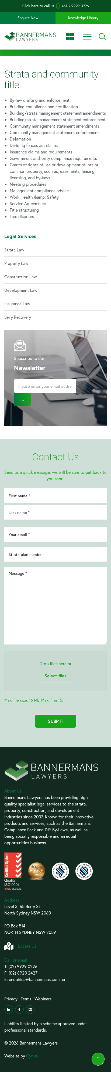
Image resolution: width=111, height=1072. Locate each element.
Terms (26, 998)
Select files (55, 675)
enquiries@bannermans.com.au (37, 979)
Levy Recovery (17, 317)
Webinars (42, 998)
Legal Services (20, 236)
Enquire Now (28, 17)
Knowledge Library (83, 17)
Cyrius (32, 1056)
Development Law (20, 290)
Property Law (16, 263)
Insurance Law (17, 303)
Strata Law (14, 250)
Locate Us (27, 946)
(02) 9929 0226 (22, 966)
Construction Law (20, 276)
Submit (55, 721)
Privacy (11, 998)
